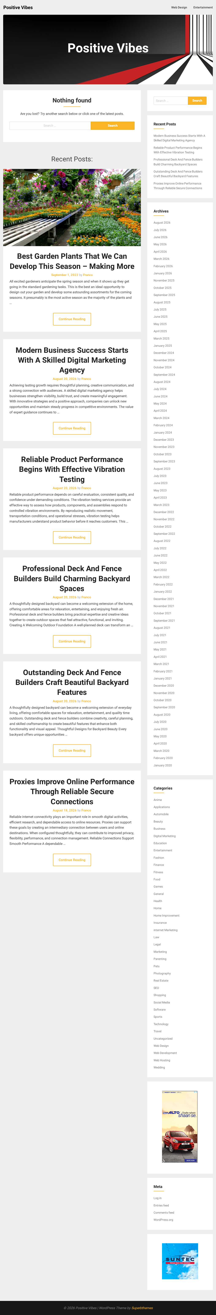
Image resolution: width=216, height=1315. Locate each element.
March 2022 (161, 577)
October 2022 (162, 526)
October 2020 (162, 700)
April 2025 (160, 331)
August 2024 (162, 381)
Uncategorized (163, 1038)
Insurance (160, 922)
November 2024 (164, 360)
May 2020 (160, 736)
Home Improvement (167, 915)
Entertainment (203, 7)
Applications (162, 807)
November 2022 (164, 519)
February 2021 (163, 671)
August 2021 (162, 627)
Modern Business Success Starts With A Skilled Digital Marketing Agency (72, 360)
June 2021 (160, 642)
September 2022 (164, 533)
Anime (158, 799)
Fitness (158, 872)
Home (157, 908)
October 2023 (162, 454)
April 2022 (160, 570)
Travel (157, 1031)
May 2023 (160, 490)
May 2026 (160, 244)
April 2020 (160, 743)
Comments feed (164, 1212)
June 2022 (160, 555)
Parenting (160, 959)
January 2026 (163, 273)
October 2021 (162, 613)
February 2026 (163, 266)
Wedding (159, 1067)
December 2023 (164, 439)
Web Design (179, 7)
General (159, 894)
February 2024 (163, 425)
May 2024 (160, 403)
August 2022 (162, 541)
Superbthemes (142, 1308)
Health (158, 901)
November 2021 (164, 606)
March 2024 (161, 418)
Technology (161, 1024)
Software (160, 1009)
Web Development (165, 1053)
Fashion (159, 857)
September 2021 (164, 620)
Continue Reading (72, 319)
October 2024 (162, 367)
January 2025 (163, 345)
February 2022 (163, 584)
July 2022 (160, 548)
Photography (162, 973)
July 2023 (160, 476)
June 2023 (160, 483)
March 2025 (161, 338)
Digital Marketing (165, 836)
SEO (156, 988)
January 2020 (163, 765)
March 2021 (161, 664)
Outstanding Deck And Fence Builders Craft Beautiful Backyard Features (72, 682)
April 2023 (160, 497)
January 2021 (163, 678)
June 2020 (160, 729)
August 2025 (162, 302)
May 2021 (160, 649)
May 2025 (160, 324)
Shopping (160, 995)
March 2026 (161, 258)
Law (156, 937)
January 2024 (163, 432)
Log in (158, 1198)
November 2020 (164, 693)
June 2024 (160, 396)
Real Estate (161, 980)
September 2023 (164, 461)
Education (160, 843)
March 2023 (161, 505)
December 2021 (164, 599)
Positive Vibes (18, 7)
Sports (158, 1016)
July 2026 (160, 230)
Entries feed (161, 1205)
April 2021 (160, 656)
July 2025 (160, 309)
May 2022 (160, 562)
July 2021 (160, 635)
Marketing (160, 951)
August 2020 (162, 714)
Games (158, 886)
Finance (159, 864)
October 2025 (162, 287)
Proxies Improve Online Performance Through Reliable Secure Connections (71, 791)
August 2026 (162, 222)
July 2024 (160, 389)
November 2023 (164, 447)
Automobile (161, 814)
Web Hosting (162, 1060)
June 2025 (160, 316)
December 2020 (164, 685)
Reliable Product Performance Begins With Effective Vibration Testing (72, 469)
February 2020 (163, 758)
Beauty (158, 821)
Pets (156, 966)
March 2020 (161, 750)
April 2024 (160, 410)
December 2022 (164, 512)
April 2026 (160, 251)
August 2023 (162, 468)
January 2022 (163, 591)
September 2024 (164, 374)
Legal (157, 944)
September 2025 (164, 295)
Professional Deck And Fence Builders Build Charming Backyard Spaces (72, 578)
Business (159, 828)
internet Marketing (166, 930)
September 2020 (164, 707)
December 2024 (164, 352)
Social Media (162, 1002)
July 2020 (160, 721)
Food (157, 879)
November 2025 (164, 280)
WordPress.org (163, 1219)
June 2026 (160, 237)
